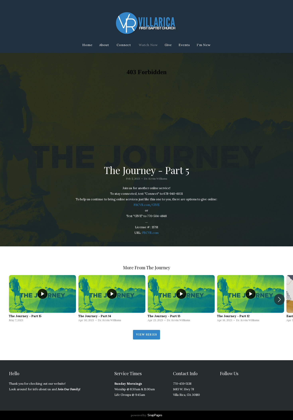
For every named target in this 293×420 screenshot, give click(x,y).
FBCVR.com (150, 233)
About (104, 45)
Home (87, 45)
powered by (146, 415)
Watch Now (148, 45)
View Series (146, 334)
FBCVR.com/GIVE (146, 205)
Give (168, 45)
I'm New (204, 45)
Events (184, 45)
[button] (279, 299)
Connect (124, 45)
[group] (42, 299)
